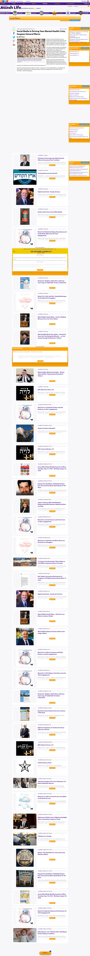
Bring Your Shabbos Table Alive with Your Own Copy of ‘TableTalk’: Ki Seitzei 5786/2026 (51, 695)
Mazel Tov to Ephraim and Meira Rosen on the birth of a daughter (51, 541)
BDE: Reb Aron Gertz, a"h (46, 389)
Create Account (19, 1)
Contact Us (86, 3)
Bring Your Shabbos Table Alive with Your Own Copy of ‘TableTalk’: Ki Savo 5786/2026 (52, 282)
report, (50, 47)
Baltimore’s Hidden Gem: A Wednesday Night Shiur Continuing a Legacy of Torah (52, 818)
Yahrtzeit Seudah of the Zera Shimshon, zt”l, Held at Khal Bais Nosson (52, 782)
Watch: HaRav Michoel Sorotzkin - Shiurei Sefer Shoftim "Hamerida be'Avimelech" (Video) (51, 374)
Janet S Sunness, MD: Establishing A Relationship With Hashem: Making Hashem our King (52, 504)
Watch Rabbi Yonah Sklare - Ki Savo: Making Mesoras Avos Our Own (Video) (52, 318)
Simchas (34, 3)
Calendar (3, 3)
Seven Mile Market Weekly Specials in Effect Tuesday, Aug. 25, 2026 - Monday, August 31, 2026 (52, 468)
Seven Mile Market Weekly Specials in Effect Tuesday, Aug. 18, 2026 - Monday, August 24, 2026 (52, 896)
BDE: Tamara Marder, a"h (46, 449)
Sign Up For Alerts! (65, 20)
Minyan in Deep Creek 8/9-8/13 (77, 128)
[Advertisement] (40, 77)
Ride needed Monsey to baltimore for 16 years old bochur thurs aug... (79, 173)
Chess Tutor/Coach (74, 129)
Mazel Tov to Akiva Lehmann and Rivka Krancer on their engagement (50, 653)
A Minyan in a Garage (44, 836)
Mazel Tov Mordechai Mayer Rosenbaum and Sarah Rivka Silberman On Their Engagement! (52, 233)
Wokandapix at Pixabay (22, 60)
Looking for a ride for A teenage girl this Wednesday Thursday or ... (79, 169)
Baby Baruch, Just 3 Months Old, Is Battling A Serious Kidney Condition (52, 932)
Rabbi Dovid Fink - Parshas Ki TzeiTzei (50, 594)
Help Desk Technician (75, 89)
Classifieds (57, 3)
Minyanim (45, 3)
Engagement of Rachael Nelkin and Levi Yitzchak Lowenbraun (79, 40)
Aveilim (87, 48)
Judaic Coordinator (74, 95)
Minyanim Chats (73, 131)
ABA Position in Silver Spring (76, 135)
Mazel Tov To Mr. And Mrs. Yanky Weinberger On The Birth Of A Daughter (52, 297)
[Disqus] (40, 98)
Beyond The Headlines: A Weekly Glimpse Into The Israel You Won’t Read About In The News (52, 485)
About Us (28, 1)
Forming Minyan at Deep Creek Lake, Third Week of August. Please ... (78, 176)
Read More (52, 165)
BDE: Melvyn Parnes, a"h (45, 745)
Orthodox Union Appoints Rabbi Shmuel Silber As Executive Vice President (51, 159)
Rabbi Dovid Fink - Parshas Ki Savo (49, 192)
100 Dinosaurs (73, 133)
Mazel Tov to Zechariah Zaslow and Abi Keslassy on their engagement (50, 408)
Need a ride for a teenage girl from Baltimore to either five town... (78, 166)
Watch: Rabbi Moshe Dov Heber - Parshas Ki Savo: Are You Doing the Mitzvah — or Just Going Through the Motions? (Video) (52, 336)
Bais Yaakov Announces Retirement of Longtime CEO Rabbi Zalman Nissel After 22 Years (52, 578)
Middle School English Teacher (77, 96)
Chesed (14, 3)
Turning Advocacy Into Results (47, 173)
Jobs (24, 3)
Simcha (86, 28)
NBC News (32, 28)
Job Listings (72, 86)
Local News (15, 18)
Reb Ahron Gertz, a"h (74, 51)
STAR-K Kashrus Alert (45, 763)
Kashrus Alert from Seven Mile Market (50, 212)
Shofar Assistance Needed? (46, 428)
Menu (85, 1)
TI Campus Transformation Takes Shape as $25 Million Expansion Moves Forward (51, 562)
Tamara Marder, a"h (74, 53)
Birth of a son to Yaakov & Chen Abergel (79, 31)
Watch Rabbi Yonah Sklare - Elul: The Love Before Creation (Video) (51, 615)
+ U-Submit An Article (75, 20)
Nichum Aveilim (70, 3)
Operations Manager (74, 93)
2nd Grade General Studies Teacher (78, 91)
